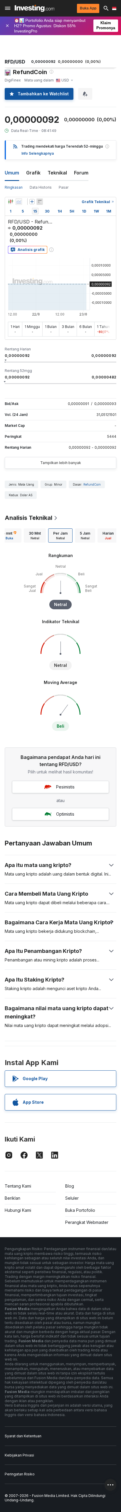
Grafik (33, 173)
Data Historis (41, 187)
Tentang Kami (18, 1185)
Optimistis (65, 814)
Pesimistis (65, 786)
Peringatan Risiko (20, 1474)
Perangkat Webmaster (86, 1222)
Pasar (63, 187)
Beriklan (12, 1198)
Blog (69, 1185)
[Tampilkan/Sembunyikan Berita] (39, 201)
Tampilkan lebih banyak (60, 463)
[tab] (35, 535)
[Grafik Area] (19, 201)
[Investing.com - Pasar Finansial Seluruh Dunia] (34, 8)
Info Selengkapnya (37, 153)
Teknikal (57, 173)
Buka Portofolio (80, 1210)
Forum (81, 173)
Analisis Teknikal (28, 517)
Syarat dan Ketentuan (23, 1436)
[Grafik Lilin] (10, 201)
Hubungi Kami (18, 1210)
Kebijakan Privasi (19, 1455)
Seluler (72, 1198)
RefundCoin (92, 484)
